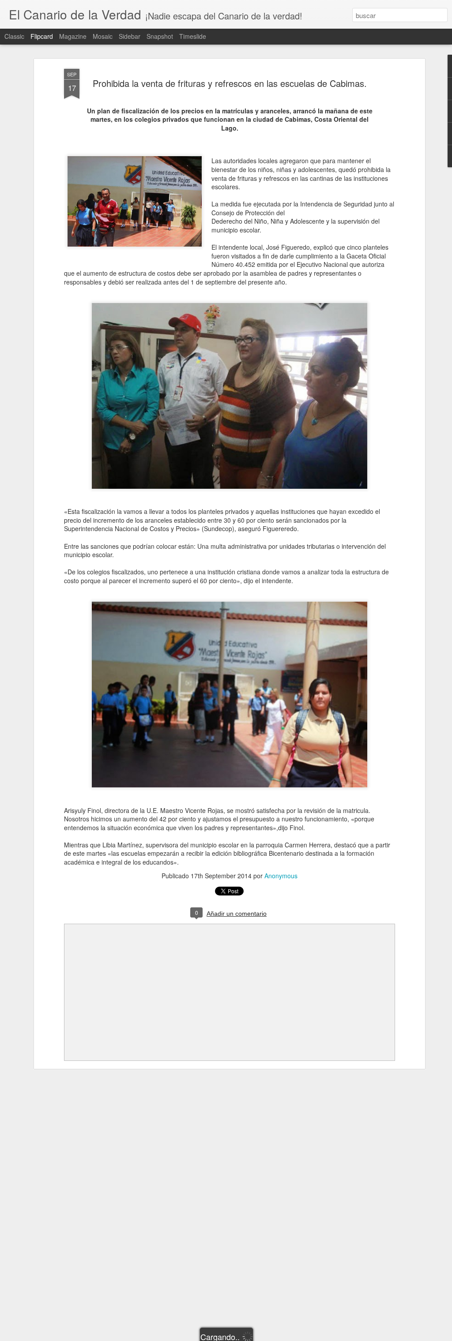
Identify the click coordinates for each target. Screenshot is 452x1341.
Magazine (73, 36)
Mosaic (103, 36)
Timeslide (192, 36)
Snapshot (160, 36)
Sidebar (129, 36)
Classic (14, 36)
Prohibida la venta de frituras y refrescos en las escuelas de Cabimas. (230, 83)
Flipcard (41, 36)
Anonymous (281, 875)
